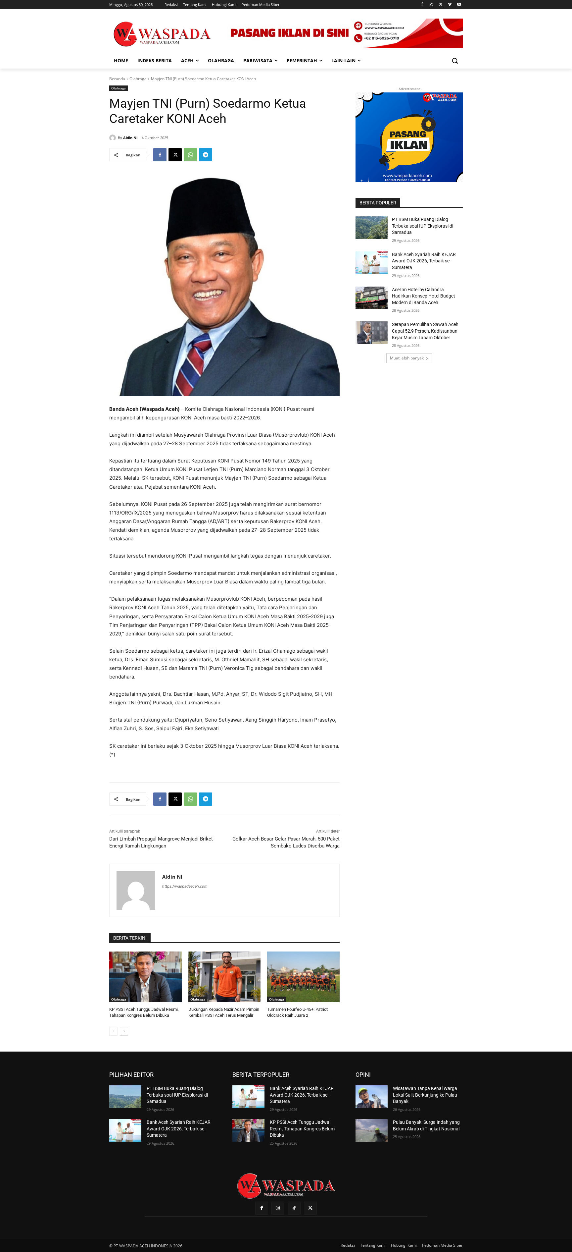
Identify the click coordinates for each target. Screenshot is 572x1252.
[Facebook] (422, 5)
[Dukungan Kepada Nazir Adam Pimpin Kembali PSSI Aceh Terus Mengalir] (224, 977)
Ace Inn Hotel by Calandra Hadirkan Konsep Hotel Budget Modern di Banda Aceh (423, 296)
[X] (441, 5)
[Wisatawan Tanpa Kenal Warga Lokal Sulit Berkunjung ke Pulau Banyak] (372, 1096)
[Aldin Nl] (113, 138)
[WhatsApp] (190, 154)
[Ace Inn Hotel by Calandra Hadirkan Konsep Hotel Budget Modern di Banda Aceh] (372, 298)
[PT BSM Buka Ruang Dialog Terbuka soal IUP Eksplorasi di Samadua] (372, 227)
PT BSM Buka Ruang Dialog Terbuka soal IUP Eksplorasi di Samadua (422, 226)
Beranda (117, 79)
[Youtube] (459, 5)
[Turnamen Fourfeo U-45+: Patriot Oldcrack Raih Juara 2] (303, 977)
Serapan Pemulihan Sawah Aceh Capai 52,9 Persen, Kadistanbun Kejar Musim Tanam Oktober (425, 331)
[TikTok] (294, 1208)
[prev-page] (113, 1031)
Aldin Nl (130, 137)
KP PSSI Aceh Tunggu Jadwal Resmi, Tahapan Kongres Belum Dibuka (302, 1128)
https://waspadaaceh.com (185, 886)
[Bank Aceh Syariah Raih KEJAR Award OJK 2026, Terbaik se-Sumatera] (372, 262)
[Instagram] (431, 5)
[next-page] (124, 1031)
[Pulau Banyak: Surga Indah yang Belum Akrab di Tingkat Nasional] (372, 1130)
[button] (455, 61)
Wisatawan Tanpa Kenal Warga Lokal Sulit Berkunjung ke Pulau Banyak (425, 1095)
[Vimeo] (449, 5)
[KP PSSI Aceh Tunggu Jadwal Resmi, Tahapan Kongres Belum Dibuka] (145, 977)
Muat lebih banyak (407, 358)
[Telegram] (205, 154)
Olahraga (138, 79)
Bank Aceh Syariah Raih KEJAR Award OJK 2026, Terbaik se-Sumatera (424, 261)
